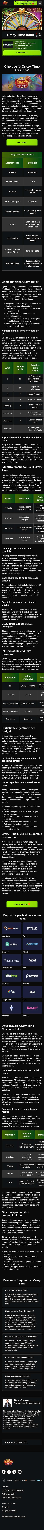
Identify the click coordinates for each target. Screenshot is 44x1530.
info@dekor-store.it (9, 1511)
